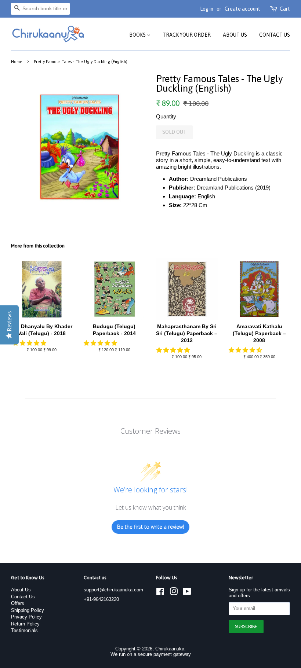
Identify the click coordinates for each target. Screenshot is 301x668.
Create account (242, 9)
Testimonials (24, 630)
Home (16, 61)
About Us (235, 35)
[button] (30, 343)
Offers (17, 603)
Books (138, 35)
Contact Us (274, 35)
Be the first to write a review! (150, 526)
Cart (285, 9)
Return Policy (25, 624)
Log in (206, 9)
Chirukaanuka (169, 649)
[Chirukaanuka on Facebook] (160, 593)
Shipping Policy (27, 610)
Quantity (166, 116)
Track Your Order (187, 35)
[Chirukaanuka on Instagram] (174, 593)
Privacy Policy (26, 617)
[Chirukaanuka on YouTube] (187, 593)
